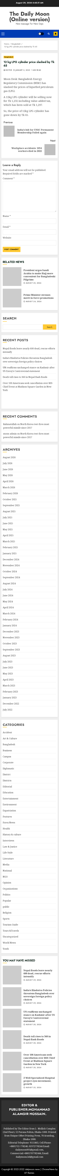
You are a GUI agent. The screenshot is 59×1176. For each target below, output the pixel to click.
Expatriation (9, 810)
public (6, 906)
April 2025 (8, 535)
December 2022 (11, 703)
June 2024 (8, 595)
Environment (10, 804)
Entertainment (10, 798)
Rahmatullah (10, 424)
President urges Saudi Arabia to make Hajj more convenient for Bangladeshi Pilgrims (12, 276)
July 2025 (7, 517)
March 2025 (9, 541)
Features (7, 816)
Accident (7, 732)
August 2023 (9, 655)
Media (6, 864)
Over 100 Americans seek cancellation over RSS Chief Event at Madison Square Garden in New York (27, 387)
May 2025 (8, 529)
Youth (6, 948)
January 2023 (10, 697)
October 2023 (10, 643)
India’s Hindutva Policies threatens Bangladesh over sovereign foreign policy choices (12, 996)
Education (8, 792)
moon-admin (10, 433)
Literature (8, 858)
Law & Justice (10, 846)
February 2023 (10, 691)
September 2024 (11, 577)
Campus (7, 756)
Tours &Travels (11, 930)
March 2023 (9, 685)
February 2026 (10, 493)
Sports (6, 918)
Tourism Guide (10, 924)
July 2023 (7, 661)
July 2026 (7, 463)
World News (9, 942)
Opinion (7, 882)
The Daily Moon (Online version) (29, 16)
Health (6, 828)
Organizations (10, 888)
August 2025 (9, 511)
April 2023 (8, 679)
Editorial (7, 786)
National (7, 870)
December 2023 (11, 631)
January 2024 (10, 625)
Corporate (8, 762)
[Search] (48, 33)
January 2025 (10, 553)
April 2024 (8, 607)
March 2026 (9, 487)
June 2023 (8, 667)
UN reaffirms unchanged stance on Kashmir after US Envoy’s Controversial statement (12, 1018)
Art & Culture (10, 738)
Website (7, 237)
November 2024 (11, 565)
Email (6, 226)
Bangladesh (8, 57)
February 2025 (10, 547)
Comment (9, 178)
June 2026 (8, 469)
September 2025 (11, 505)
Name (7, 216)
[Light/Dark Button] (41, 33)
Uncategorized (10, 936)
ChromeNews (48, 1169)
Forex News (9, 822)
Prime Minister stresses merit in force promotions (12, 298)
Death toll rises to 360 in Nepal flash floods (25, 377)
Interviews (8, 840)
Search (9, 318)
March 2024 (9, 613)
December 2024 (11, 559)
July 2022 (7, 709)
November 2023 (11, 637)
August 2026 (9, 457)
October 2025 (10, 499)
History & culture (12, 834)
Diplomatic (8, 768)
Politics (6, 894)
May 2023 (8, 673)
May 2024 (8, 601)
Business (7, 750)
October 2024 (10, 571)
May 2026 (8, 475)
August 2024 (9, 583)
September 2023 (11, 649)
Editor (9, 70)
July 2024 (7, 589)
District (6, 774)
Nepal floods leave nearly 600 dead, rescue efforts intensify (12, 975)
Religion (7, 912)
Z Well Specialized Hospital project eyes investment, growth (12, 1082)
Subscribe (56, 34)
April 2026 (8, 481)
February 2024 (10, 619)
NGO (5, 876)
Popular (7, 900)
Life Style (8, 852)
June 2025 (8, 523)
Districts (7, 780)
